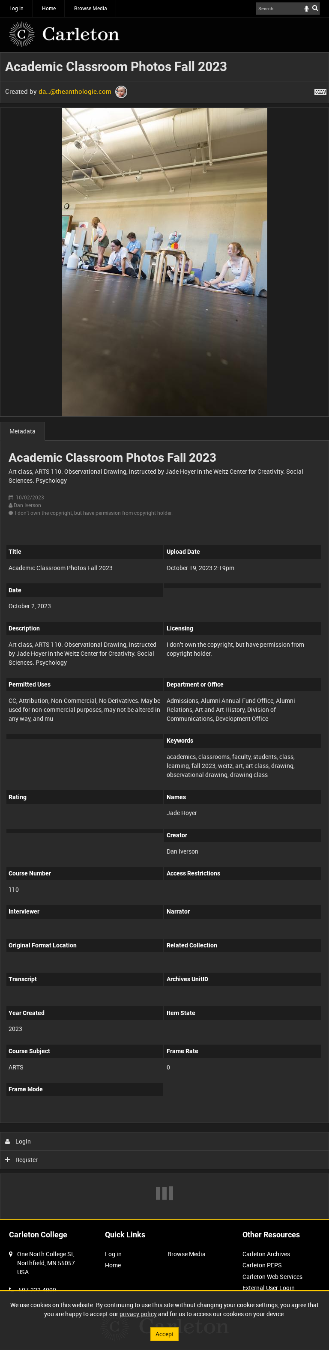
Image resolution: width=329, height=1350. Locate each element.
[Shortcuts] (320, 90)
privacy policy (138, 1314)
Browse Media (90, 8)
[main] (164, 635)
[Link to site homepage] (64, 34)
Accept (165, 1334)
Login (22, 1141)
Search (315, 8)
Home (49, 8)
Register (26, 1160)
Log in (16, 8)
